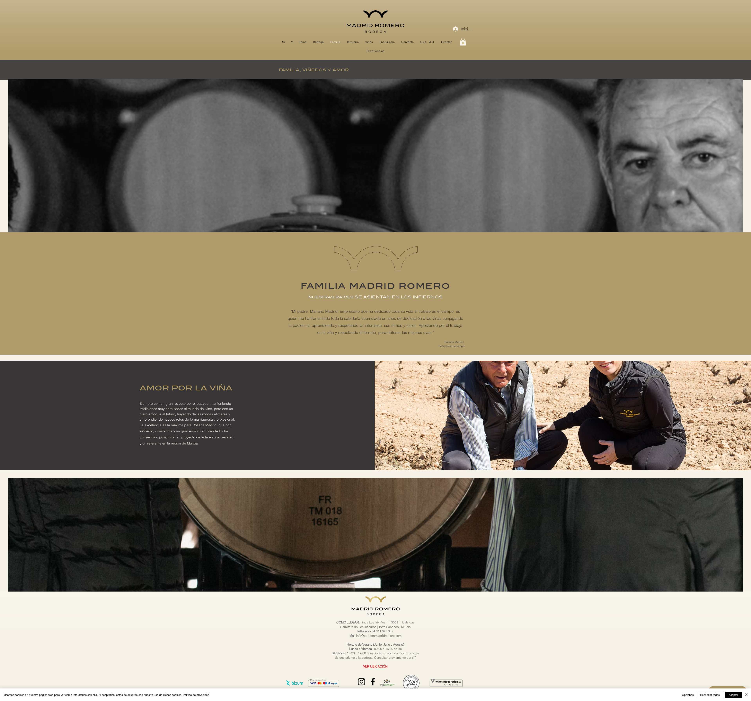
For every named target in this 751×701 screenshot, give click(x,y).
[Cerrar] (746, 695)
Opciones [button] (688, 695)
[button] (463, 42)
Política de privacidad (196, 695)
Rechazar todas (710, 695)
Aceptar (733, 695)
